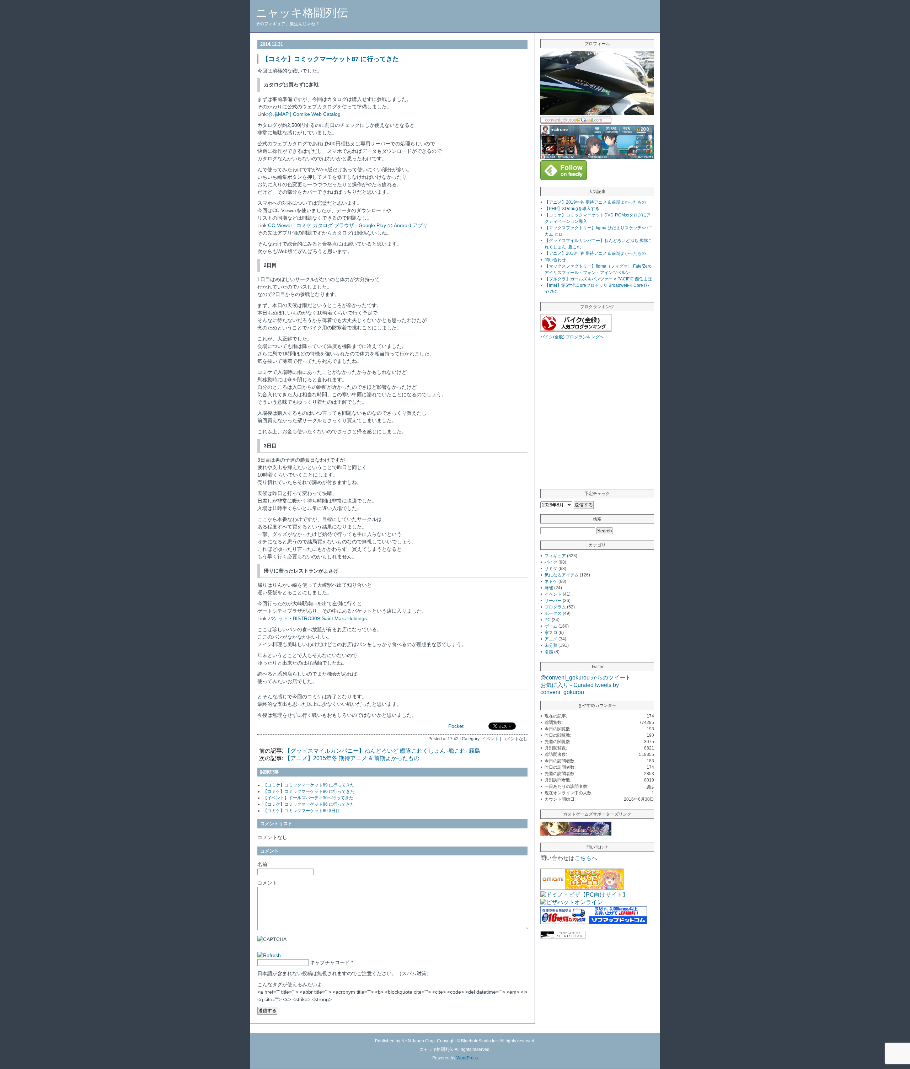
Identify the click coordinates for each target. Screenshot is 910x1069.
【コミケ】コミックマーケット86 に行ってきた (308, 804)
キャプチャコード (330, 962)
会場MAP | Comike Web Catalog (304, 114)
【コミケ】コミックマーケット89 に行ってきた (308, 785)
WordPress (467, 1057)
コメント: (268, 883)
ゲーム (551, 626)
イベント (490, 738)
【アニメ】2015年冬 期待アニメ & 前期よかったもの (352, 758)
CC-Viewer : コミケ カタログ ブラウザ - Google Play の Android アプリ (348, 225)
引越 (549, 651)
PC (548, 619)
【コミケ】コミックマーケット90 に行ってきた (308, 791)
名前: (263, 864)
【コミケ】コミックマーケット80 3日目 (301, 810)
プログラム (555, 607)
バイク (551, 562)
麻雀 (549, 587)
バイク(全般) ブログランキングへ (572, 336)
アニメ (551, 638)
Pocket (456, 726)
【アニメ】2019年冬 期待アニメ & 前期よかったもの (595, 202)
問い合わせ (555, 259)
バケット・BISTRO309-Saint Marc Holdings (317, 618)
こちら (583, 858)
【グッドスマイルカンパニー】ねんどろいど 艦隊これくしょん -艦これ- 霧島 (382, 751)
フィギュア (555, 555)
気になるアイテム (562, 575)
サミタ (551, 568)
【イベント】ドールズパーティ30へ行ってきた (308, 797)
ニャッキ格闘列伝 (302, 12)
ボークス (553, 613)
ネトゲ (551, 581)
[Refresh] (269, 955)
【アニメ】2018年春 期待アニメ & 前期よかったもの (595, 253)
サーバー (553, 600)
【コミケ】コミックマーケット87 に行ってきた (330, 59)
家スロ (551, 632)
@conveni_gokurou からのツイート (585, 678)
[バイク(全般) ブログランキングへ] (575, 330)
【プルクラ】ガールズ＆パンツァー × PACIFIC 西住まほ (598, 278)
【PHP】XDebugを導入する (572, 208)
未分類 (551, 645)
